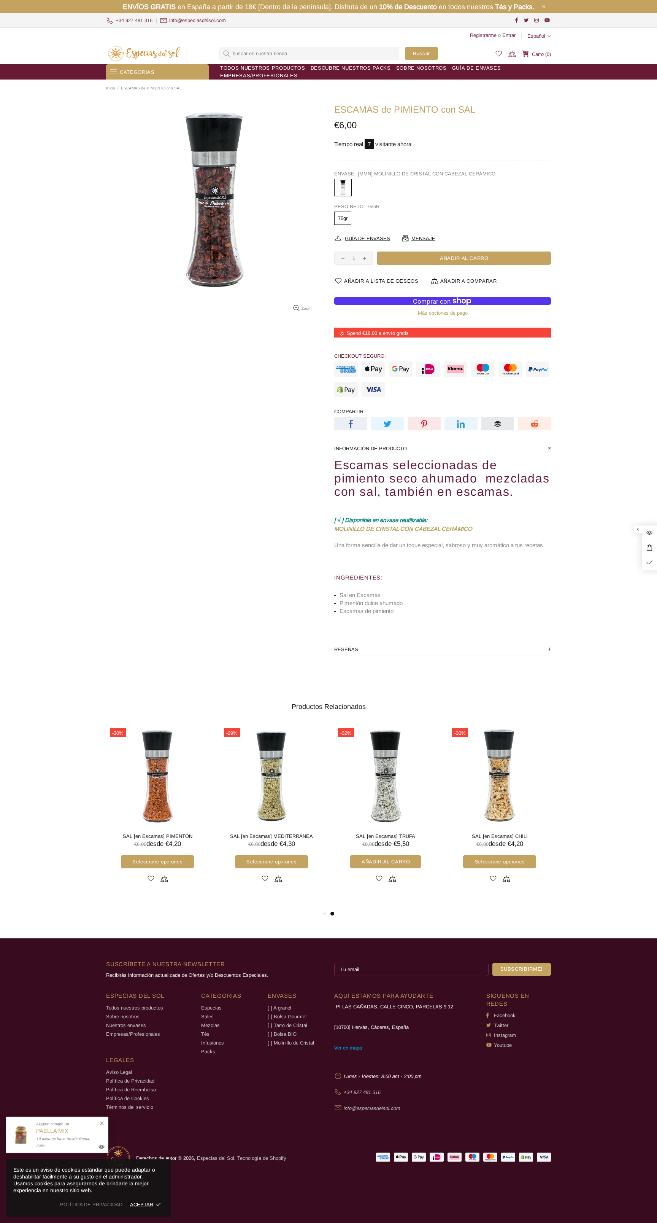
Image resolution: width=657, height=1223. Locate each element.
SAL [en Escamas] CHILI (150, 836)
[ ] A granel (279, 1008)
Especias (211, 1008)
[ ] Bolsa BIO (282, 1034)
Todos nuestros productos (134, 1008)
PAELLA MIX (52, 1130)
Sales (207, 1016)
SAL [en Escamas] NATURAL (378, 836)
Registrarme (483, 35)
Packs (208, 1051)
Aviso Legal (119, 1072)
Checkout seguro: (360, 356)
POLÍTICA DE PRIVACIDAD (91, 1204)
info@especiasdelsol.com (197, 20)
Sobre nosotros (123, 1016)
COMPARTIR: (349, 411)
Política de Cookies (127, 1098)
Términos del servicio (129, 1107)
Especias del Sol (144, 53)
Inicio (110, 88)
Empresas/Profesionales (133, 1034)
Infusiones (212, 1043)
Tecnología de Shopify (261, 1158)
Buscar (421, 53)
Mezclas (210, 1025)
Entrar (509, 35)
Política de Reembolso (131, 1089)
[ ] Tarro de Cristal (287, 1025)
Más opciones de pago (443, 313)
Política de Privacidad (130, 1081)
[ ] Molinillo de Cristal (291, 1043)
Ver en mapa (348, 1048)
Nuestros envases (126, 1025)
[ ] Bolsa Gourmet (287, 1016)
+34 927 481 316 (134, 20)
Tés (205, 1034)
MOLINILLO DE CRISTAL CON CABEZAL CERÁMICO (403, 529)
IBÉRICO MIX (263, 836)
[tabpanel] (149, 813)
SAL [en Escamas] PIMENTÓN (492, 836)
